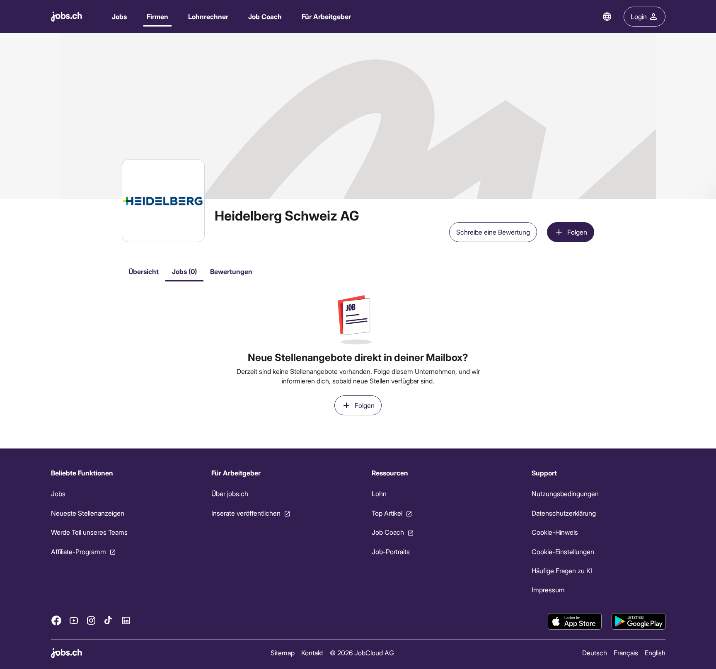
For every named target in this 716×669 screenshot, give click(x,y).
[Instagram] (91, 620)
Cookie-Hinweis (555, 532)
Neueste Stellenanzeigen (87, 513)
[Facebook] (56, 620)
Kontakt (312, 653)
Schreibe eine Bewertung (493, 232)
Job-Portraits (390, 551)
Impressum (548, 590)
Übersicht (143, 271)
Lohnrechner (208, 16)
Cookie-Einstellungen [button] (563, 551)
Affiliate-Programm (78, 551)
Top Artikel (386, 513)
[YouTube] (73, 620)
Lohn (378, 493)
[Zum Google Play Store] (638, 621)
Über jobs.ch (229, 493)
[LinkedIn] (126, 620)
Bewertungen (231, 271)
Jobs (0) (184, 271)
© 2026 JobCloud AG (361, 653)
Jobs (119, 16)
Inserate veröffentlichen (245, 513)
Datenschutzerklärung (564, 513)
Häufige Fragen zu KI (562, 570)
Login (639, 16)
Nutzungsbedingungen (565, 493)
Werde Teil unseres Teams (89, 532)
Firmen (157, 16)
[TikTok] (108, 620)
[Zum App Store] (575, 621)
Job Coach (265, 16)
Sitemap (282, 653)
